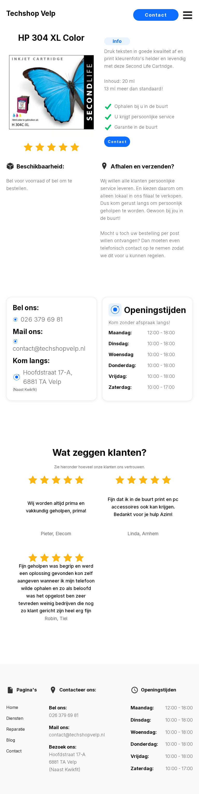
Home (12, 707)
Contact (156, 15)
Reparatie (15, 729)
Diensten (14, 718)
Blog (10, 740)
